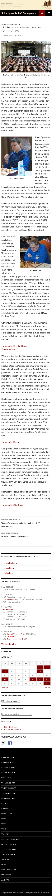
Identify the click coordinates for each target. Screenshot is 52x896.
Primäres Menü (48, 13)
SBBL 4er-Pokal (8, 609)
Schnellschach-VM (15, 639)
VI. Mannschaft (8, 783)
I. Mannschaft (7, 757)
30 (47, 683)
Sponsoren (6, 875)
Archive (5, 880)
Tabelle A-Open (8, 349)
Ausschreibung (10, 563)
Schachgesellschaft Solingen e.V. (19, 13)
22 (40, 679)
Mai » (47, 687)
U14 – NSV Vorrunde (10, 839)
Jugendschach (8, 854)
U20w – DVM (6, 813)
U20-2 (3, 824)
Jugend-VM (12, 599)
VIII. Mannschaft (8, 793)
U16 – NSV (5, 834)
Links (3, 865)
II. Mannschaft (8, 762)
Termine (5, 859)
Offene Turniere (9, 844)
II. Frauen (5, 808)
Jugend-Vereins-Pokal (16, 634)
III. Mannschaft (8, 768)
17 (5, 679)
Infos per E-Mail (9, 870)
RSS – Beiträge (10, 727)
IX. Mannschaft (8, 798)
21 (33, 679)
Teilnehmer (9, 573)
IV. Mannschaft (8, 773)
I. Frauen (5, 803)
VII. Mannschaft (8, 788)
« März (5, 687)
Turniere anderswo (10, 24)
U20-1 (3, 819)
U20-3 (3, 829)
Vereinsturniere (8, 849)
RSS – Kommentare (12, 729)
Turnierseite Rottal (10, 442)
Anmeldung (9, 568)
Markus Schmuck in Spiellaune (14, 535)
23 (47, 679)
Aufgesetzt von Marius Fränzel (12, 893)
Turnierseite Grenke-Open (14, 346)
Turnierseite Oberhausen (13, 505)
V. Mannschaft (7, 778)
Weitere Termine (8, 644)
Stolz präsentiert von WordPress (37, 893)
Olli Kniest (18, 35)
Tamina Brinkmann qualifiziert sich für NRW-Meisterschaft (20, 523)
